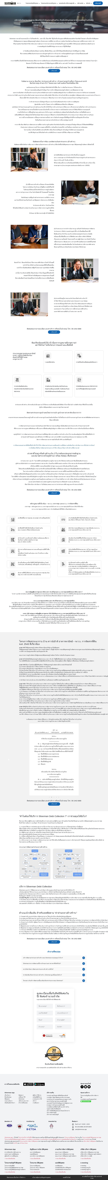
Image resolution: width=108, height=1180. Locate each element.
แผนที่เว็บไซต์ (66, 1177)
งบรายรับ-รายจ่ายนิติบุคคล (37, 1156)
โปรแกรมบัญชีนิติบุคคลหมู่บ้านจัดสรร (15, 1169)
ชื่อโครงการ (61, 1006)
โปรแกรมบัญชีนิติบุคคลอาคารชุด (14, 1167)
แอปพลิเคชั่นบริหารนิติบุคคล (63, 1167)
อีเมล (40, 1020)
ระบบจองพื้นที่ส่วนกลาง (54, 1139)
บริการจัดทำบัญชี (51, 1112)
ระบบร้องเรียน (44, 1139)
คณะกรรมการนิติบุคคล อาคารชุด (64, 1154)
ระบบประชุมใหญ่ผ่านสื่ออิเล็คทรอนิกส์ (57, 1095)
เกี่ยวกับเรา (8, 1095)
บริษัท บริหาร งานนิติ (86, 1156)
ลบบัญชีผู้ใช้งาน (37, 1097)
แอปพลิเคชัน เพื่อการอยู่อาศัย (66, 3)
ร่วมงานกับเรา (8, 1101)
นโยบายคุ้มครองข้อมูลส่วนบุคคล (41, 1177)
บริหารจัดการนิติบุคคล (89, 1141)
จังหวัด (59, 1027)
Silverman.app (9, 1137)
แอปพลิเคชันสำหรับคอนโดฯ (63, 1169)
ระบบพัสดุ (29, 1139)
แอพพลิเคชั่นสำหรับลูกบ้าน (68, 1139)
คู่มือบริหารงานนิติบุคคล (11, 1156)
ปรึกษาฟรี (98, 3)
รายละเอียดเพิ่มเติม (10, 1158)
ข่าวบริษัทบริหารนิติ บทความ (13, 1152)
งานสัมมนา (36, 1102)
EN (20, 3)
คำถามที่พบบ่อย (23, 1102)
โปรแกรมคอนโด (34, 1169)
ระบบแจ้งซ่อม (36, 1139)
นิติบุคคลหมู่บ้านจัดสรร (19, 1139)
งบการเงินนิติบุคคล (35, 1152)
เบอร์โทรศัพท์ (43, 1013)
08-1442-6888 (79, 1126)
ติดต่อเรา (21, 1095)
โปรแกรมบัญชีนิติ (9, 1165)
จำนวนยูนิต (61, 1020)
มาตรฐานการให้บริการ (37, 1100)
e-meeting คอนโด (85, 1167)
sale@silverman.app (81, 1129)
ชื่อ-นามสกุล (43, 1006)
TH (17, 3)
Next (99, 760)
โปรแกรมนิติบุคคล (70, 1137)
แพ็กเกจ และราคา (24, 1101)
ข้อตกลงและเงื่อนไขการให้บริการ (16, 1177)
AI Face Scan (24, 1143)
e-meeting (83, 1165)
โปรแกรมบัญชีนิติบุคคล (32, 3)
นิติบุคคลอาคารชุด (96, 1137)
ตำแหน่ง (42, 1027)
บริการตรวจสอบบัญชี (53, 1114)
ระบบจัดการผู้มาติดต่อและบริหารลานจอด (58, 1097)
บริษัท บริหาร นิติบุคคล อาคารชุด (89, 1152)
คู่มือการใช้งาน (37, 1095)
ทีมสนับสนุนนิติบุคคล (8, 1098)
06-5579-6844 (88, 1126)
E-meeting (86, 1139)
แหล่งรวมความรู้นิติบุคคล (12, 1154)
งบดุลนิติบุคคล (34, 1154)
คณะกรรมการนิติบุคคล (61, 1152)
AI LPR (15, 1143)
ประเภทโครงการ (62, 1013)
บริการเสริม (80, 3)
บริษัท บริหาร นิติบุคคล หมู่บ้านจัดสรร (90, 1154)
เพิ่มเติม (88, 3)
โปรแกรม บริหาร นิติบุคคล (37, 1167)
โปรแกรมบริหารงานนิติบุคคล (48, 3)
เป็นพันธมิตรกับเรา (10, 1102)
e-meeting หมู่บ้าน (85, 1169)
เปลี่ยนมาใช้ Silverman (22, 1098)
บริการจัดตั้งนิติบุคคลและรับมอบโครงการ (58, 1110)
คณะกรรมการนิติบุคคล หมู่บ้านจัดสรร (65, 1156)
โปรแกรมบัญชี (86, 1137)
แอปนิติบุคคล (59, 1165)
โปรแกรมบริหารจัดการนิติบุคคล (28, 1141)
